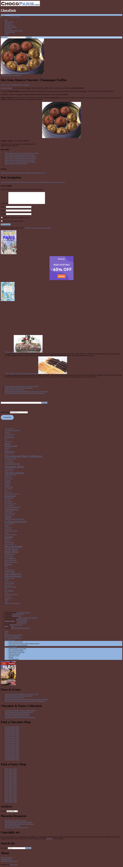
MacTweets (8, 539)
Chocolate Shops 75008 (12, 739)
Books (6, 449)
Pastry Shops (11, 551)
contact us (49, 838)
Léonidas (7, 532)
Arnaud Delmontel (9, 435)
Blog (6, 20)
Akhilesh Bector (10, 621)
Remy (6, 626)
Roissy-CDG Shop (9, 570)
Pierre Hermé (10, 558)
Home (6, 631)
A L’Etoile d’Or (21, 623)
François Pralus (9, 487)
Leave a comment (23, 85)
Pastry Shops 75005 (11, 776)
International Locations (11, 503)
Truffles (34, 173)
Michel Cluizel (9, 542)
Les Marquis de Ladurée (11, 531)
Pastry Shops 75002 (11, 770)
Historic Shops (10, 496)
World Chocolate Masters (12, 603)
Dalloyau (8, 477)
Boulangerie (10, 451)
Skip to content (15, 17)
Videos (7, 600)
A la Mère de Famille (12, 430)
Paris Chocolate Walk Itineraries (28, 618)
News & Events (13, 546)
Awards (7, 443)
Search (3, 15)
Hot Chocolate (9, 498)
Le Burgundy (8, 527)
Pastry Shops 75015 (11, 793)
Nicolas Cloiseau (11, 549)
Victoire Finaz (41, 173)
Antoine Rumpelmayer (10, 434)
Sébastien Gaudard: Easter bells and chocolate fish (20, 717)
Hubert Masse (8, 499)
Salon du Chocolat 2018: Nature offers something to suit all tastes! (25, 393)
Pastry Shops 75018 (11, 798)
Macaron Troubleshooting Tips (20, 628)
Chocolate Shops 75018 (12, 756)
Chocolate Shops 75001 (12, 727)
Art (6, 439)
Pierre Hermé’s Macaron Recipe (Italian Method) (19, 824)
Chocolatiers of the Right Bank (17, 645)
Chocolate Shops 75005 (12, 733)
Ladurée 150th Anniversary (14, 519)
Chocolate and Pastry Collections (11, 75)
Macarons (9, 536)
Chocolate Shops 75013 (12, 747)
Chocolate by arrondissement (13, 635)
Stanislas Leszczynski (9, 581)
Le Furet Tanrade (8, 529)
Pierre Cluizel (9, 556)
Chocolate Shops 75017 (12, 754)
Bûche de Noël (9, 352)
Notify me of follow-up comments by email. (16, 217)
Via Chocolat (7, 596)
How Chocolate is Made (15, 650)
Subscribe (7, 417)
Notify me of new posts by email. (13, 221)
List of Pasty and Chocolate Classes (15, 820)
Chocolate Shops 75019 (12, 758)
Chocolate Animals (10, 458)
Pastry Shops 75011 (11, 786)
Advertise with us (6, 859)
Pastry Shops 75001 (11, 769)
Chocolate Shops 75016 (12, 752)
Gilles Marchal (8, 488)
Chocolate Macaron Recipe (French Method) (18, 822)
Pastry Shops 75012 (11, 788)
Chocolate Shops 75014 (12, 749)
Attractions (8, 441)
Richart (6, 566)
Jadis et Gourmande (9, 505)
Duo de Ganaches (9, 478)
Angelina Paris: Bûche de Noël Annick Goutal (19, 712)
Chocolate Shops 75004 (12, 732)
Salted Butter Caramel (10, 578)
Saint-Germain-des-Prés (15, 642)
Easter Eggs (8, 483)
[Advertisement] (61, 315)
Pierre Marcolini (10, 560)
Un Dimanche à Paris (11, 594)
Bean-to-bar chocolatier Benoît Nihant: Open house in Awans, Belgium (26, 391)
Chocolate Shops (14, 466)
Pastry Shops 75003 (11, 772)
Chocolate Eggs (9, 460)
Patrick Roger (10, 554)
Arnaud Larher (10, 437)
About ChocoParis (6, 857)
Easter (7, 481)
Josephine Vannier (9, 511)
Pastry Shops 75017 (11, 796)
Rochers (6, 568)
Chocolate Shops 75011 (12, 744)
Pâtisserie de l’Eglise (16, 624)
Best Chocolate (9, 22)
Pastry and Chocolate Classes (13, 30)
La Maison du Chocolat (16, 521)
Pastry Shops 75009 (11, 783)
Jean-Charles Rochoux (12, 507)
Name (3, 207)
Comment (4, 203)
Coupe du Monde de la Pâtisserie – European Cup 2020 (21, 386)
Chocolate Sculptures (12, 464)
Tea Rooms (8, 29)
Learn (7, 525)
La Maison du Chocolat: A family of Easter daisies (20, 710)
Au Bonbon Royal (18, 614)
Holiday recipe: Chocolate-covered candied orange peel (21, 373)
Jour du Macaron (10, 513)
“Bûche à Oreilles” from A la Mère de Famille (19, 182)
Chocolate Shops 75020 (12, 759)
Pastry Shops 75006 (11, 777)
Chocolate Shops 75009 (12, 740)
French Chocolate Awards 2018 (14, 390)
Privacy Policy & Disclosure (9, 861)
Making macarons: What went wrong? (16, 827)
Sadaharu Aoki (10, 572)
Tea (6, 589)
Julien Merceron (9, 515)
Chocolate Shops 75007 (12, 737)
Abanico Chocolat (6, 88)
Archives (3, 811)
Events (7, 485)
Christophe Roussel (10, 475)
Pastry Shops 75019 (11, 800)
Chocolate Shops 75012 (12, 746)
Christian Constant (9, 470)
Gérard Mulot (8, 492)
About (6, 34)
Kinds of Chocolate (14, 654)
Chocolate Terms (13, 655)
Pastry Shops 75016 (11, 795)
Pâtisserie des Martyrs (11, 562)
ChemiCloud (13, 864)
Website (3, 214)
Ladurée (8, 517)
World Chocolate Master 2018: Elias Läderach (19, 388)
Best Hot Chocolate (11, 27)
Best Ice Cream (9, 25)
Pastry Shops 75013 (11, 789)
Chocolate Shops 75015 (12, 751)
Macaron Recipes (11, 534)
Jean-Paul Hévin (11, 509)
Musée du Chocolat (9, 544)
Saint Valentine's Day (13, 574)
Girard (6, 490)
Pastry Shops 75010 (11, 784)
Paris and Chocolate (11, 647)
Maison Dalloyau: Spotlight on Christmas (17, 714)
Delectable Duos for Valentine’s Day (51, 182)
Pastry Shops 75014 (11, 791)
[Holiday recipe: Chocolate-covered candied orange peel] (52, 373)
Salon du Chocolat (13, 576)
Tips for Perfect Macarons (12, 826)
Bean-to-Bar (7, 448)
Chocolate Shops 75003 (12, 730)
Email (3, 210)
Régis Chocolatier (21, 619)
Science (7, 580)
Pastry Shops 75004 (11, 774)
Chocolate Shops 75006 (12, 735)
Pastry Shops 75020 (11, 802)
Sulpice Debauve (8, 585)
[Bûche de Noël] (28, 352)
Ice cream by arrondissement (13, 638)
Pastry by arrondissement (12, 636)
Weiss (6, 601)
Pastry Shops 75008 (11, 781)
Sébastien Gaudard (10, 587)
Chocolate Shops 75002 (12, 728)
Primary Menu (5, 17)
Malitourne (7, 540)
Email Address (5, 412)
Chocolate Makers (9, 462)
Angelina (7, 432)
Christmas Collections (14, 472)
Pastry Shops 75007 (11, 779)
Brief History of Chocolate (16, 652)
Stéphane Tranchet (9, 583)
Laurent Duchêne (9, 523)
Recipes (8, 564)
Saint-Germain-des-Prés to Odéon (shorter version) (23, 643)
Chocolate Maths (13, 659)
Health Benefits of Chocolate (12, 494)
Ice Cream (8, 502)
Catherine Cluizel (8, 453)
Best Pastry (8, 23)
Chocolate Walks (10, 32)
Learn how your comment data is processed (38, 228)
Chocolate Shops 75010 (12, 742)
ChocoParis (8, 10)
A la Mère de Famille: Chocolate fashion (17, 715)
